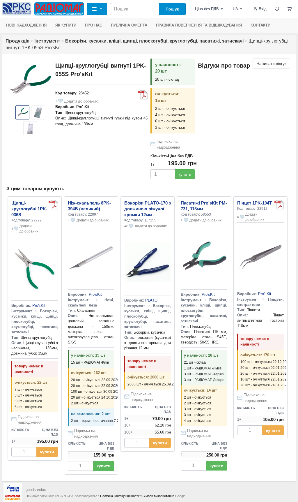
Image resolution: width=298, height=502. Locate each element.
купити (185, 174)
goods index (36, 489)
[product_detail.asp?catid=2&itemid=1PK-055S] (143, 95)
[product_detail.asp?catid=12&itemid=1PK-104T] (279, 204)
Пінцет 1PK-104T (254, 202)
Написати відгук (271, 63)
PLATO (151, 300)
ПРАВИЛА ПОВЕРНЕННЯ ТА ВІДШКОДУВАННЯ (199, 25)
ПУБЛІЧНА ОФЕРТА (129, 25)
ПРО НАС (93, 25)
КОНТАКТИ (260, 25)
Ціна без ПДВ (207, 9)
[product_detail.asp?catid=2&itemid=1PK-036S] (53, 204)
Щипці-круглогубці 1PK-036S (29, 208)
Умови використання (158, 496)
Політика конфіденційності (119, 496)
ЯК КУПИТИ (65, 25)
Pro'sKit (82, 107)
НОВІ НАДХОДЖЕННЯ (26, 25)
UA (235, 9)
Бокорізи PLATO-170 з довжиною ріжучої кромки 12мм (147, 208)
